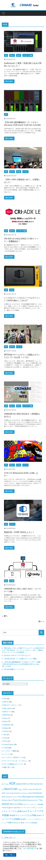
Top (4, 738)
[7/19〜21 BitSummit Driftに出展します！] (23, 451)
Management (28, 796)
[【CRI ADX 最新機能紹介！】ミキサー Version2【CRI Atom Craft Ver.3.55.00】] (23, 100)
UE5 (15, 804)
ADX (6, 55)
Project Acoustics (19, 800)
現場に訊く (7, 767)
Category (20, 789)
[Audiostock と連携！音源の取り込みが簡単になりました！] (23, 41)
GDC (3, 796)
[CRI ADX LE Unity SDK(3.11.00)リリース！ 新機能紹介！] (23, 216)
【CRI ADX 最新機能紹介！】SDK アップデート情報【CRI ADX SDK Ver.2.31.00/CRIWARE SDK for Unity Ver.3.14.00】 (21, 664)
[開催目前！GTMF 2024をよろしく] (23, 510)
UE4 (11, 803)
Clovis (5, 718)
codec (30, 789)
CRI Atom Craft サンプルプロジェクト (17, 655)
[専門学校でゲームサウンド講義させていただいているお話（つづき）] (23, 334)
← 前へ (5, 616)
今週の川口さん (13, 822)
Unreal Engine (8, 744)
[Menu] (3, 13)
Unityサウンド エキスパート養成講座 (33, 804)
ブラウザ (37, 819)
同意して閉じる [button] (10, 855)
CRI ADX (35, 789)
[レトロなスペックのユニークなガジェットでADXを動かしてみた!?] (23, 276)
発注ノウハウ (26, 822)
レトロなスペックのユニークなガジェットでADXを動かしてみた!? (22, 299)
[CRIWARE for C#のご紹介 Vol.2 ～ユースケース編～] (23, 567)
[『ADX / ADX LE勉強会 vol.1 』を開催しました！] (23, 157)
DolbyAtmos (25, 793)
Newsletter (7, 724)
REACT (36, 800)
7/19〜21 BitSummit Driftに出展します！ (21, 474)
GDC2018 (9, 797)
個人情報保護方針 (30, 848)
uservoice (17, 807)
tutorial (5, 803)
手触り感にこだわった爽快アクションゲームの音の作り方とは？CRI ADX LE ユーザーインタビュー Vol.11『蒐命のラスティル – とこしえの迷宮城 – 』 (23, 650)
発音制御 (34, 823)
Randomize (30, 800)
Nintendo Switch (7, 800)
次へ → (41, 621)
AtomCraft (10, 789)
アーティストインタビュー (29, 807)
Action (7, 784)
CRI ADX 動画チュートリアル (14, 669)
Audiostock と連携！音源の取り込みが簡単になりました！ (22, 64)
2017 (3, 784)
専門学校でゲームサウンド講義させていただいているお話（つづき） (22, 356)
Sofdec (5, 728)
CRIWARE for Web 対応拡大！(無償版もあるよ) (22, 415)
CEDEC (25, 789)
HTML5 (19, 797)
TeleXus (6, 731)
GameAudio (37, 793)
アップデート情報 (27, 55)
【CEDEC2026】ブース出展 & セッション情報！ (21, 658)
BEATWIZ (6, 715)
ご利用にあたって (9, 837)
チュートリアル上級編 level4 (15, 811)
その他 (11, 290)
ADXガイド (7, 711)
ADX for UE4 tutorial (30, 783)
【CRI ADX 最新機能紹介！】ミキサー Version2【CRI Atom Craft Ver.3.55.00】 (23, 123)
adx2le (19, 783)
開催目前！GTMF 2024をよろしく (19, 532)
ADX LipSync (7, 708)
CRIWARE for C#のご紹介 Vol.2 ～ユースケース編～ (22, 590)
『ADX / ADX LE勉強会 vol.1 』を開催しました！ (22, 180)
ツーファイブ (29, 819)
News (18, 55)
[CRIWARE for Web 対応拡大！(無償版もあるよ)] (23, 392)
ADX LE (12, 55)
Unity (18, 406)
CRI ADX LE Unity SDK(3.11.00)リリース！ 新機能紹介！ (21, 239)
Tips (4, 734)
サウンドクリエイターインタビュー (15, 761)
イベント (25, 171)
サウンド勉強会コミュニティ (13, 764)
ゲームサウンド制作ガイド (12, 757)
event (30, 793)
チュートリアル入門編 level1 (29, 815)
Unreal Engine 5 (7, 807)
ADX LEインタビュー (10, 705)
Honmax (14, 797)
